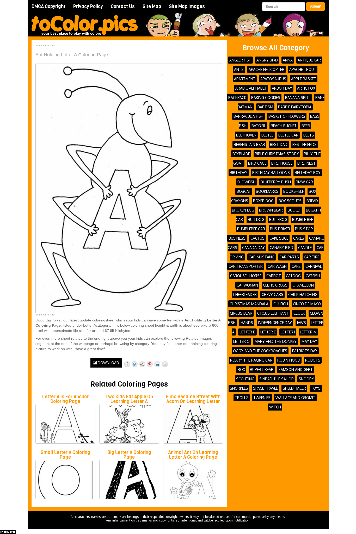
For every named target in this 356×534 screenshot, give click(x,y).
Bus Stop (304, 229)
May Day (309, 341)
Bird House (281, 163)
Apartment (244, 79)
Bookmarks (267, 191)
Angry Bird (267, 60)
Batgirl (258, 125)
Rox (241, 369)
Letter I (288, 332)
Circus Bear (241, 313)
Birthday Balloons (271, 172)
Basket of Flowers (286, 116)
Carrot (273, 276)
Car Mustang (261, 257)
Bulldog (256, 219)
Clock (299, 313)
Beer (306, 125)
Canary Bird (281, 247)
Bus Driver (280, 229)
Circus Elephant (273, 313)
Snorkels (239, 388)
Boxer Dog (263, 200)
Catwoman (247, 285)
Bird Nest (306, 163)
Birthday (238, 172)
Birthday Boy (308, 172)
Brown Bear (271, 210)
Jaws (301, 322)
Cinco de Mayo (307, 304)
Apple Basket (303, 79)
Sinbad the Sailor (276, 379)
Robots (312, 360)
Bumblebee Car (251, 229)
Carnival (313, 266)
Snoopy (306, 379)
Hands (247, 322)
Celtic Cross (275, 285)
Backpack (237, 97)
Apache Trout (302, 69)
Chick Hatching (302, 294)
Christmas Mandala (249, 304)
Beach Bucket (284, 125)
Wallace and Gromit (295, 397)
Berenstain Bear (249, 144)
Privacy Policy (88, 6)
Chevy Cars (272, 294)
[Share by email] (165, 364)
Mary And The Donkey (276, 341)
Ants (239, 69)
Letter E (268, 332)
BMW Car (304, 182)
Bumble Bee (302, 219)
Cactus (257, 238)
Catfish (313, 276)
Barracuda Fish (248, 116)
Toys (316, 388)
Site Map (152, 6)
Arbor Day (282, 88)
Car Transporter (246, 266)
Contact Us (123, 6)
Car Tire (311, 257)
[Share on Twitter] (135, 364)
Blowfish (246, 182)
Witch (275, 407)
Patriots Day (304, 351)
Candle (305, 247)
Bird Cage (257, 163)
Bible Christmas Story (277, 154)
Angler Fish (240, 60)
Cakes (298, 238)
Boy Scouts (290, 200)
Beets (308, 135)
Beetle (267, 135)
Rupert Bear (261, 369)
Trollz (241, 397)
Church (280, 304)
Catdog (293, 276)
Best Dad (278, 144)
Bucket (294, 210)
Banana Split (297, 97)
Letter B (247, 332)
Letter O (241, 341)
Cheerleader (245, 294)
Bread (312, 200)
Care (296, 266)
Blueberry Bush (276, 182)
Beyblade (241, 154)
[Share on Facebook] (127, 364)
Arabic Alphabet (251, 88)
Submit (315, 6)
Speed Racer (294, 388)
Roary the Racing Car (251, 360)
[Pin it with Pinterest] (150, 364)
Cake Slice (278, 238)
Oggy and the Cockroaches (260, 351)
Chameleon (303, 285)
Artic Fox (306, 88)
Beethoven (246, 135)
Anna (288, 60)
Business (237, 238)
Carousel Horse (245, 276)
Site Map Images (187, 6)
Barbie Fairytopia (294, 107)
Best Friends (304, 144)
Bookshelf (293, 191)
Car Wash (277, 266)
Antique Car (309, 60)
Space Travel (265, 388)
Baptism (265, 107)
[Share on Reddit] (142, 364)
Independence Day (275, 322)
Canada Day (253, 247)
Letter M (308, 332)
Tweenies (262, 397)
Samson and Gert (295, 369)
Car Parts (289, 257)
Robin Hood (288, 360)
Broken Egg (243, 210)
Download (108, 363)
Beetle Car (288, 135)
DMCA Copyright (48, 6)
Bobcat (244, 191)
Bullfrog (278, 219)
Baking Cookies (265, 97)
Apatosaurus (273, 79)
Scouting (245, 379)
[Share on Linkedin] (157, 364)
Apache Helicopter (266, 69)
